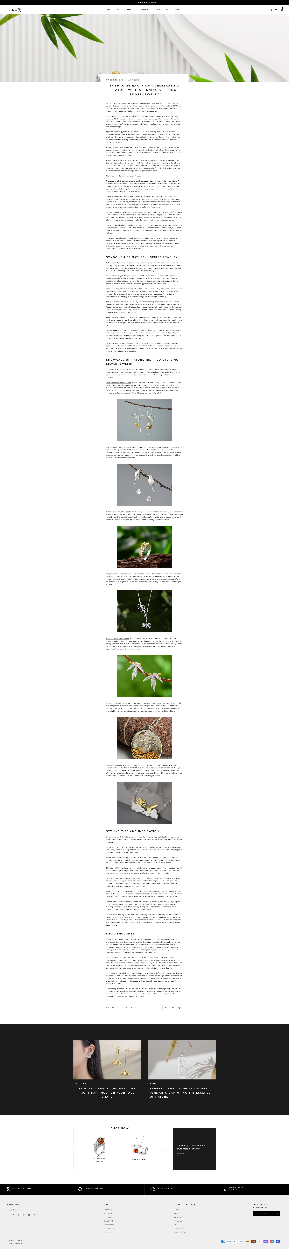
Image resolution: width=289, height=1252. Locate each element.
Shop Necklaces (110, 1221)
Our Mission (178, 1217)
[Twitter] (13, 1214)
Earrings (119, 10)
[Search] (271, 9)
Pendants (131, 10)
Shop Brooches (109, 1228)
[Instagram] (18, 1214)
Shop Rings (108, 1210)
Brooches (158, 10)
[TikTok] (34, 1214)
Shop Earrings (109, 1213)
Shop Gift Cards (110, 1232)
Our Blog (177, 1213)
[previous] (73, 1149)
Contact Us (178, 1221)
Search (176, 1210)
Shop (168, 10)
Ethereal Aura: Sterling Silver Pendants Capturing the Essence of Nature (180, 1093)
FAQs (175, 1225)
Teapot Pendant (140, 1159)
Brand (178, 10)
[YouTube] (29, 1214)
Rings (108, 10)
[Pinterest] (23, 1214)
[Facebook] (8, 1214)
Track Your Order (180, 1232)
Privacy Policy (179, 1228)
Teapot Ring (99, 1159)
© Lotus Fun (15, 1240)
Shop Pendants (109, 1217)
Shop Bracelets (109, 1225)
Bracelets (144, 10)
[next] (165, 1149)
